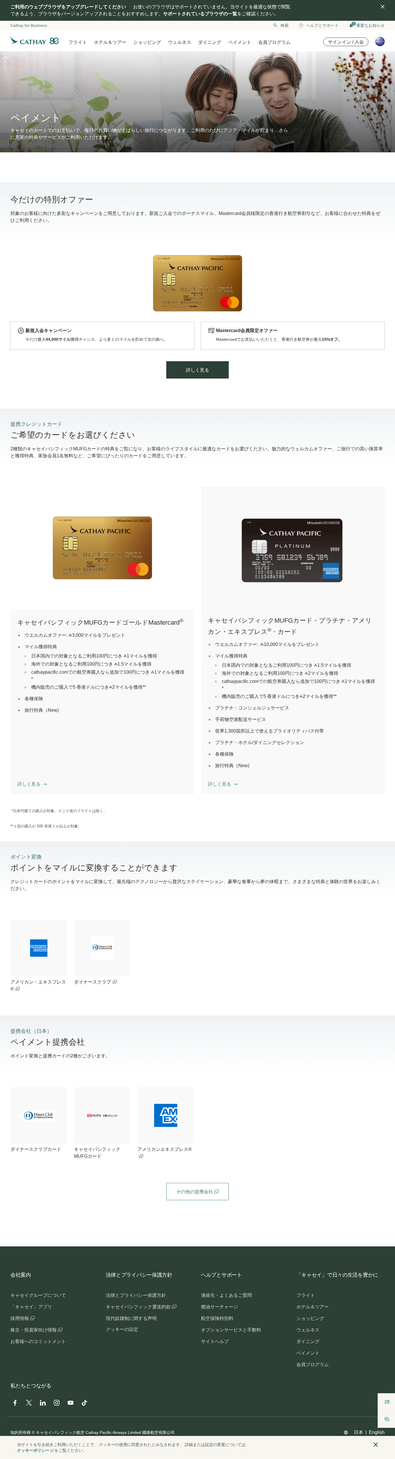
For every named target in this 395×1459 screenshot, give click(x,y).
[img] (383, 7)
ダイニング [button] (209, 42)
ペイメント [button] (239, 42)
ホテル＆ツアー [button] (110, 42)
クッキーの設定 (122, 1329)
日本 (358, 1432)
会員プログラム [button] (274, 42)
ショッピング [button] (147, 42)
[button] (32, 784)
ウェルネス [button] (179, 42)
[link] (39, 956)
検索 (284, 25)
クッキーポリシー (33, 1450)
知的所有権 (20, 1432)
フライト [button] (78, 42)
